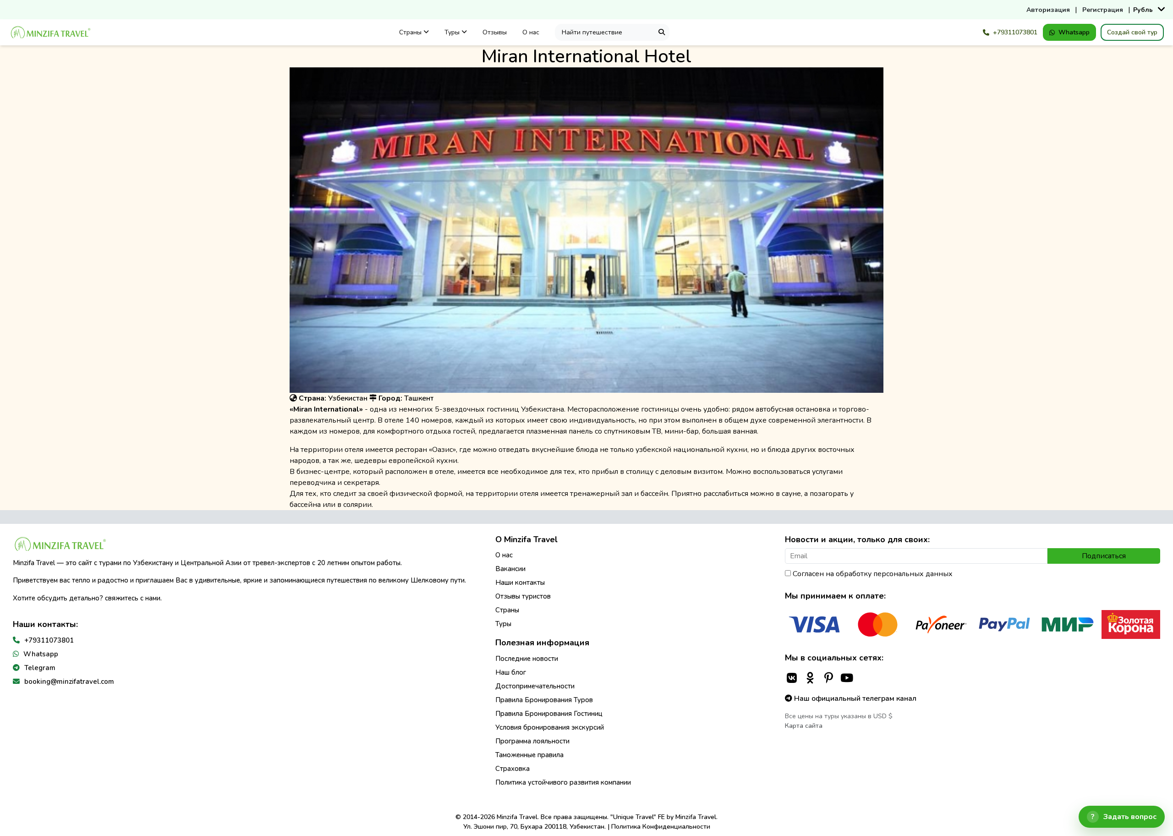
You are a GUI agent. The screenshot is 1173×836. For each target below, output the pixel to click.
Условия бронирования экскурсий (549, 727)
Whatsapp (1074, 32)
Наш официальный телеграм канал (854, 698)
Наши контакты (520, 582)
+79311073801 (1015, 32)
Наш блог (510, 672)
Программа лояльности (532, 741)
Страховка (512, 768)
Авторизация (1048, 10)
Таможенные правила (529, 754)
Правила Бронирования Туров (544, 699)
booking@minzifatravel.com (69, 681)
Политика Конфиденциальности (660, 826)
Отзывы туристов (523, 596)
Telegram (39, 667)
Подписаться (1104, 556)
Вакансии (510, 568)
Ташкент (418, 398)
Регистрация (1102, 10)
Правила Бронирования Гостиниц (549, 713)
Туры (452, 32)
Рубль (1143, 10)
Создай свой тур (1132, 32)
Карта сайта (803, 725)
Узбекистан (347, 398)
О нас (530, 32)
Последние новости (526, 658)
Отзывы (494, 32)
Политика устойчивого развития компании (563, 782)
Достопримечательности (535, 686)
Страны (411, 32)
